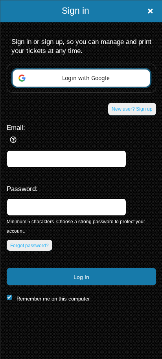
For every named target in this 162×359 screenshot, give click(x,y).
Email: (16, 127)
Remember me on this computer (53, 299)
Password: (22, 188)
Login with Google (86, 78)
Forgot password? (29, 245)
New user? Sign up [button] (132, 109)
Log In (81, 277)
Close (150, 11)
